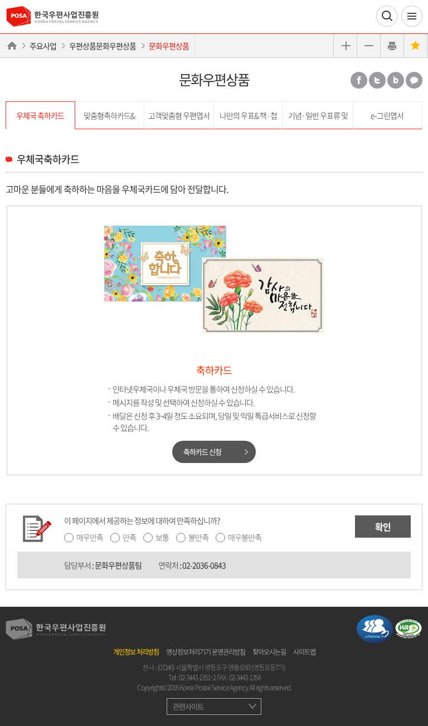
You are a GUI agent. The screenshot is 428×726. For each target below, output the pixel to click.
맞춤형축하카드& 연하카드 (109, 119)
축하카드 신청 (202, 451)
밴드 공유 (395, 80)
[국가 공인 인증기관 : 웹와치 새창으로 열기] (408, 628)
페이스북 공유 (359, 80)
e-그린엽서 (387, 115)
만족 (129, 537)
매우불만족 (244, 537)
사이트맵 (304, 652)
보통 (162, 537)
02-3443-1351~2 (197, 678)
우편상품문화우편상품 (102, 45)
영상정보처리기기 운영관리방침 (205, 652)
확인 (383, 526)
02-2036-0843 (204, 565)
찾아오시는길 (269, 652)
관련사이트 (188, 706)
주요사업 (43, 45)
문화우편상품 (169, 45)
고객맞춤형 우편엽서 (179, 115)
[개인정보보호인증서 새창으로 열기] (375, 628)
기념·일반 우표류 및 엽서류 (318, 119)
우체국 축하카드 (40, 115)
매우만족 (89, 537)
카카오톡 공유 (414, 80)
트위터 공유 (377, 80)
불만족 (198, 537)
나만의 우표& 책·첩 (248, 115)
